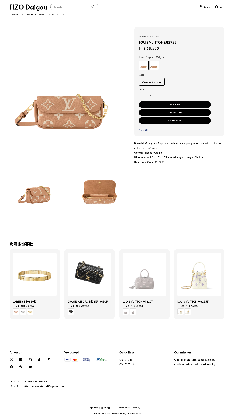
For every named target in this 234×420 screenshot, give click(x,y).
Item (152, 57)
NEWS (42, 14)
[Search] (93, 7)
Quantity (143, 89)
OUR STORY (125, 360)
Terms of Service (101, 413)
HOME (14, 14)
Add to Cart (175, 112)
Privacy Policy (119, 413)
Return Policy (135, 413)
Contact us (174, 120)
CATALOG (27, 14)
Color (142, 74)
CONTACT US (56, 14)
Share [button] (146, 129)
